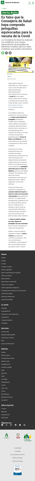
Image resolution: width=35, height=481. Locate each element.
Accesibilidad (17, 448)
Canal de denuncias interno (17, 454)
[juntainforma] (20, 425)
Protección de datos (17, 461)
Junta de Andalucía (2, 2)
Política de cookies (17, 458)
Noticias (5, 8)
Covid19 (14, 79)
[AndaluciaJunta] (15, 425)
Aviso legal (17, 451)
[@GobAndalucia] (2, 425)
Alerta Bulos (9, 79)
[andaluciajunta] (6, 425)
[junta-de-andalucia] (24, 425)
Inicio (12, 2)
